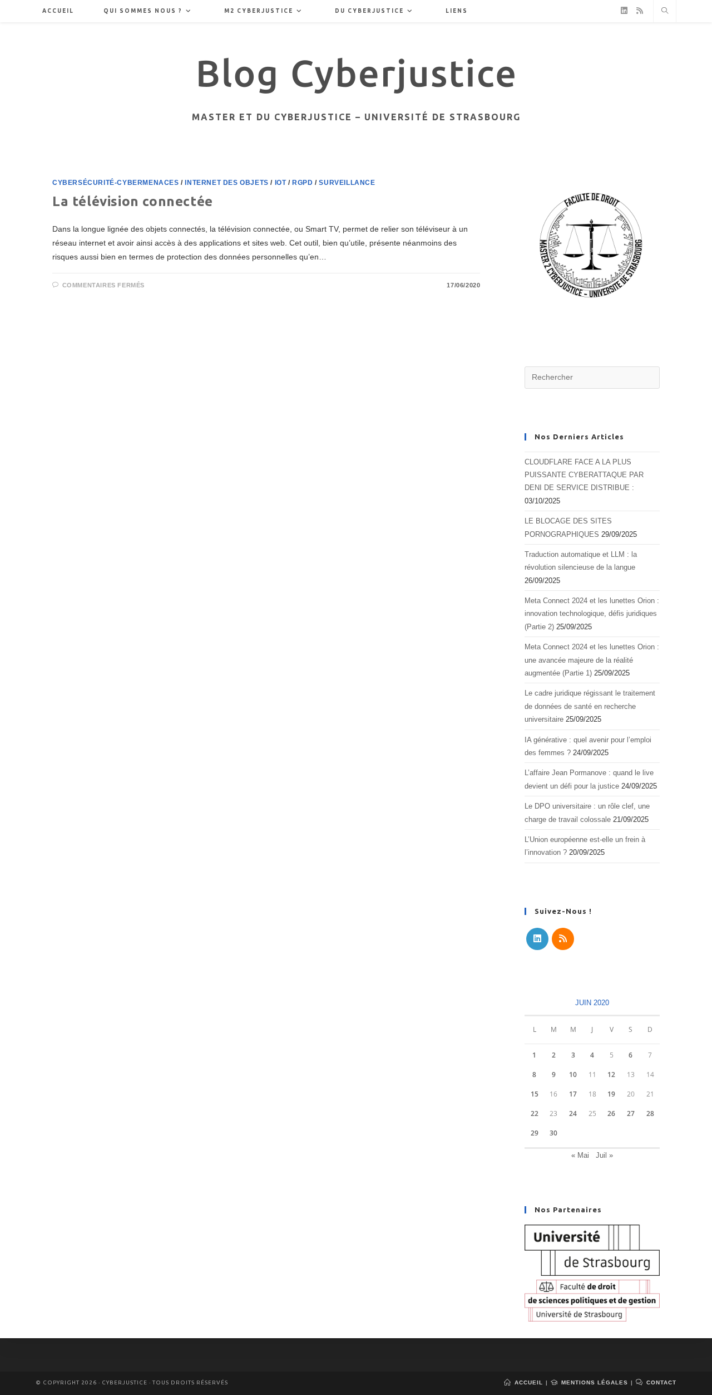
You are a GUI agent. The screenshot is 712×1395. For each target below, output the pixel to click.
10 (573, 1074)
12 (611, 1074)
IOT (280, 183)
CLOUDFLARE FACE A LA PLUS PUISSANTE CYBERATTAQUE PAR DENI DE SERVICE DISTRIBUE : (584, 475)
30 (553, 1133)
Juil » (604, 1155)
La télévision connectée (132, 201)
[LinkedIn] (537, 939)
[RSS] (563, 939)
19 (611, 1094)
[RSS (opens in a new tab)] (639, 10)
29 (534, 1133)
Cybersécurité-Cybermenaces (115, 183)
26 (611, 1113)
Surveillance (347, 183)
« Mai (580, 1155)
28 (650, 1113)
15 (534, 1094)
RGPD (302, 183)
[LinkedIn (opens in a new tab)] (624, 10)
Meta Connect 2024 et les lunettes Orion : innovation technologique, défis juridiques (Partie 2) (592, 613)
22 (534, 1113)
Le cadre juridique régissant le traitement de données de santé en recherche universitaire (590, 706)
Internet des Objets (226, 183)
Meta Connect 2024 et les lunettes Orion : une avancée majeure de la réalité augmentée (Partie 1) (592, 660)
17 (573, 1094)
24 (573, 1113)
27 (631, 1113)
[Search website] (665, 12)
